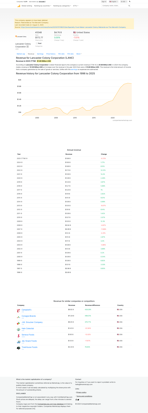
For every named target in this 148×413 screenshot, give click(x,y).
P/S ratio (70, 54)
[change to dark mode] (130, 1)
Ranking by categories (61, 6)
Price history (50, 54)
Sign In (104, 1)
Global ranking (27, 6)
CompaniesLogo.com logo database (51, 404)
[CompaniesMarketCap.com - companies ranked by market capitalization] (18, 6)
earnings (74, 69)
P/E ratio (61, 54)
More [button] (78, 54)
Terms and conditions (84, 396)
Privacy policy (81, 392)
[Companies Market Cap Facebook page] (76, 400)
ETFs (75, 6)
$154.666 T (42, 1)
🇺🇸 (112, 1)
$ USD (123, 1)
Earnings (40, 54)
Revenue (31, 54)
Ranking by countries (42, 6)
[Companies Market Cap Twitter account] (78, 400)
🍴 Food (38, 43)
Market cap (21, 54)
